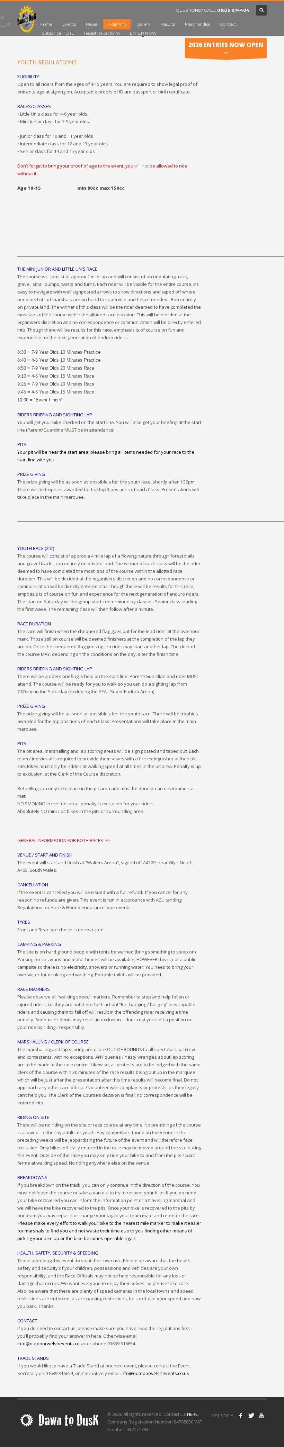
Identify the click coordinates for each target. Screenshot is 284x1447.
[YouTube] (261, 1415)
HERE (192, 1414)
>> (225, 48)
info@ (23, 1343)
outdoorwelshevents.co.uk (58, 1343)
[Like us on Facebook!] (241, 1415)
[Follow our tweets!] (251, 1415)
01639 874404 (233, 10)
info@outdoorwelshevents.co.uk (155, 1373)
